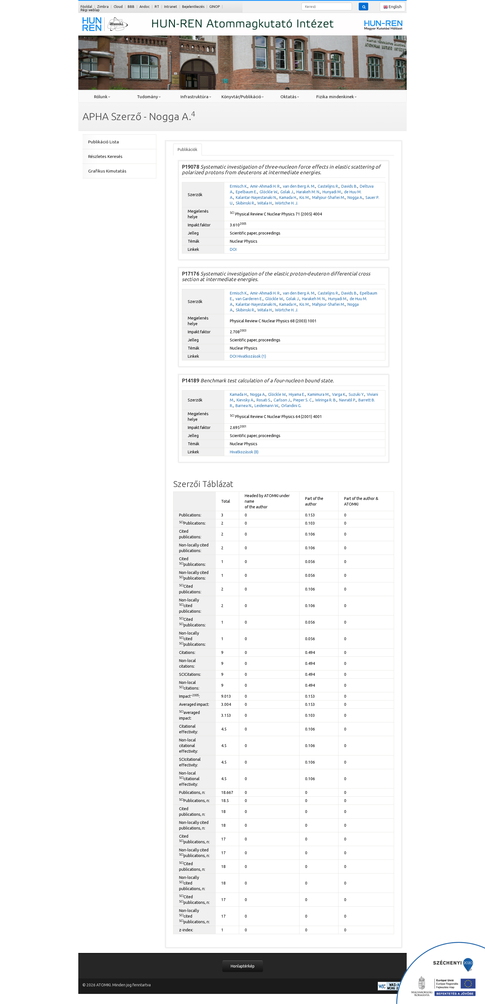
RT (157, 6)
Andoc (144, 6)
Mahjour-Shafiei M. (328, 197)
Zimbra (103, 6)
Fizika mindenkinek (335, 96)
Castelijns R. (328, 186)
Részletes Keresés (105, 156)
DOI (233, 249)
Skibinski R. (245, 203)
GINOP (214, 6)
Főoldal (86, 6)
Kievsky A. (245, 400)
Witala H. (265, 203)
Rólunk (100, 96)
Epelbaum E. (246, 192)
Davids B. (349, 186)
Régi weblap (90, 10)
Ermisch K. (239, 186)
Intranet (170, 6)
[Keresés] (363, 6)
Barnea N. (243, 405)
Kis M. (304, 197)
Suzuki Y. (356, 394)
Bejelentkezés (193, 6)
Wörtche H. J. (286, 203)
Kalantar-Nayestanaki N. (256, 197)
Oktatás (288, 96)
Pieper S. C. (303, 400)
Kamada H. (288, 197)
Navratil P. (347, 400)
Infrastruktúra (194, 96)
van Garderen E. (249, 299)
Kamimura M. (319, 394)
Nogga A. (355, 197)
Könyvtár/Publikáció (241, 96)
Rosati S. (264, 400)
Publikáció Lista (103, 141)
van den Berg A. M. (299, 186)
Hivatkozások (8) (244, 452)
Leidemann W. (267, 405)
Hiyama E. (297, 394)
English (395, 6)
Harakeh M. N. (308, 192)
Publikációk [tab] (187, 149)
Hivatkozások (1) (251, 356)
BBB (131, 6)
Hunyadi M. (332, 192)
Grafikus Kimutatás (107, 171)
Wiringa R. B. (326, 400)
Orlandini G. (291, 405)
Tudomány (147, 96)
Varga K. (339, 394)
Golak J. (287, 192)
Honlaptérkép (243, 966)
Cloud (118, 6)
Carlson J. (282, 400)
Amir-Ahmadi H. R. (265, 186)
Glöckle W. (269, 192)
